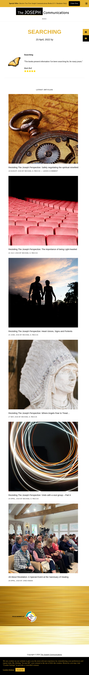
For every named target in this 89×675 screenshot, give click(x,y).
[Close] (86, 3)
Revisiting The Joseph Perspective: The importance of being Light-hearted (42, 249)
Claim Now (74, 3)
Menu (44, 18)
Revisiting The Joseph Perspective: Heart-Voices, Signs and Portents (40, 331)
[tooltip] (86, 32)
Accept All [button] (20, 670)
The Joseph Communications (43, 12)
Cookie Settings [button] (8, 670)
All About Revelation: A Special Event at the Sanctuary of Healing (38, 577)
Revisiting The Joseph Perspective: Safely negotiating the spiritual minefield (43, 167)
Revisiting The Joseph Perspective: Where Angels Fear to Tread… (39, 413)
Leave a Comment (50, 171)
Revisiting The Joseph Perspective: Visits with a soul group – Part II (39, 495)
